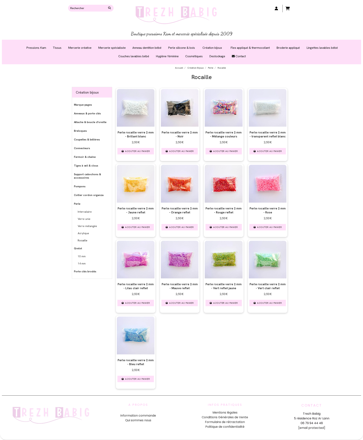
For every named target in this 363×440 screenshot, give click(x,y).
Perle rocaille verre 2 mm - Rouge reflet (224, 210)
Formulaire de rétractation (225, 422)
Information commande (138, 415)
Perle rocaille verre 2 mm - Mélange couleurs (224, 134)
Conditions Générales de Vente (225, 417)
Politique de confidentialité (224, 427)
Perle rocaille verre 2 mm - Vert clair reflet (268, 286)
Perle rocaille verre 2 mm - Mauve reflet (180, 286)
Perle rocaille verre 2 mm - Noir (180, 134)
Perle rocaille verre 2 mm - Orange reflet (180, 210)
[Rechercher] (110, 8)
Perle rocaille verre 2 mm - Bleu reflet (136, 362)
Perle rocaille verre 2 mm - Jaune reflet (136, 210)
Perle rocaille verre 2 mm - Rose (268, 210)
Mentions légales (225, 412)
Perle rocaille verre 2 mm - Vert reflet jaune (224, 286)
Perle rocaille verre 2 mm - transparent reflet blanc (268, 134)
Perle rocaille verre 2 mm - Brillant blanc (136, 134)
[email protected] (311, 428)
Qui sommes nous (138, 420)
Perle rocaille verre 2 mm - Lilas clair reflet (136, 286)
